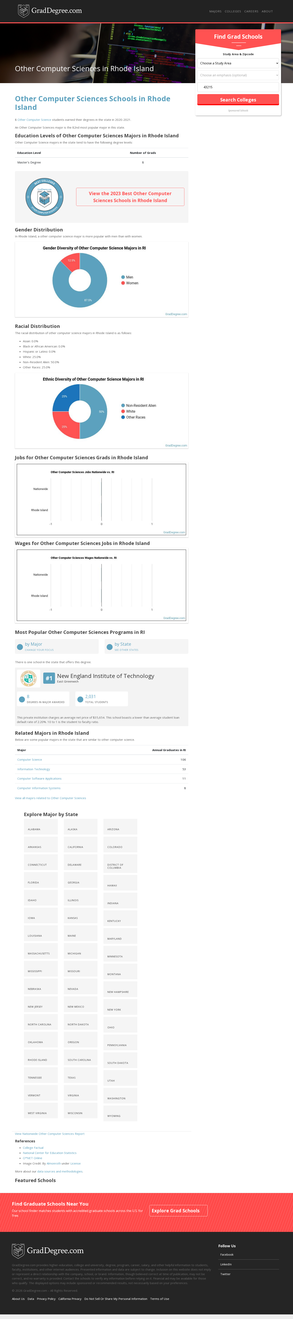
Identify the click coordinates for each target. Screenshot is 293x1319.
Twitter (225, 1274)
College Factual (33, 1148)
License (75, 1163)
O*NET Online (32, 1158)
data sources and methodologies (60, 1171)
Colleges (233, 11)
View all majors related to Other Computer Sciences (50, 798)
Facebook (226, 1254)
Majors (215, 11)
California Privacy (70, 1299)
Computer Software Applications (39, 778)
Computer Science (29, 759)
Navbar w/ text (50, 11)
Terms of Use (159, 1299)
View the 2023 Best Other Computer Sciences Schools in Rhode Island (130, 197)
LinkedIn (226, 1264)
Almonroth (54, 1163)
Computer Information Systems (39, 788)
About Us (18, 1299)
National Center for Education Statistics (50, 1153)
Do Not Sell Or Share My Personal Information (115, 1299)
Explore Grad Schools (176, 1210)
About (267, 11)
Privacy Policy (46, 1299)
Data (31, 1299)
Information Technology (33, 769)
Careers (251, 11)
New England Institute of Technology (105, 676)
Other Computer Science (34, 120)
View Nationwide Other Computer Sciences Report (50, 1134)
